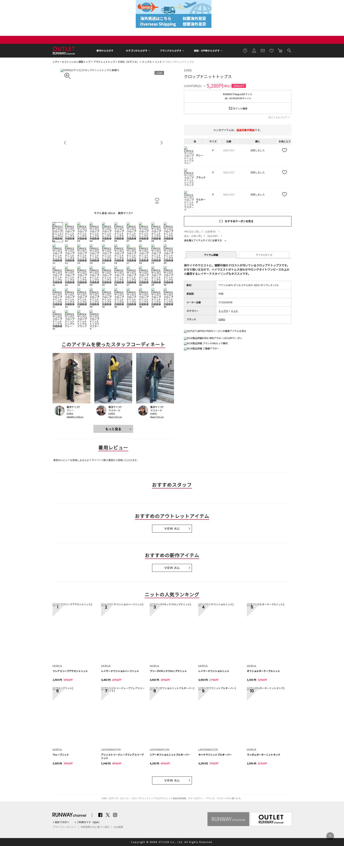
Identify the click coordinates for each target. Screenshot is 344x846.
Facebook (100, 815)
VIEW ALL (172, 528)
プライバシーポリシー (64, 827)
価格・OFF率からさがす (207, 50)
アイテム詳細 (211, 254)
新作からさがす (105, 50)
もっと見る (113, 428)
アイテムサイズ (264, 254)
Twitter (107, 815)
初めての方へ (62, 822)
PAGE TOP (330, 836)
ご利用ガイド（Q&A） (89, 822)
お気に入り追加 (284, 150)
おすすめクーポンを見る (239, 221)
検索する (289, 50)
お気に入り (271, 50)
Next (161, 143)
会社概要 (118, 827)
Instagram (115, 815)
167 (157, 202)
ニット (158, 61)
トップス (147, 61)
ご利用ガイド (245, 50)
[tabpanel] (113, 142)
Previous (65, 143)
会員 (254, 50)
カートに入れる (280, 50)
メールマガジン (262, 50)
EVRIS (188, 70)
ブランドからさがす (170, 50)
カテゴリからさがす (136, 50)
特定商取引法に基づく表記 (95, 827)
